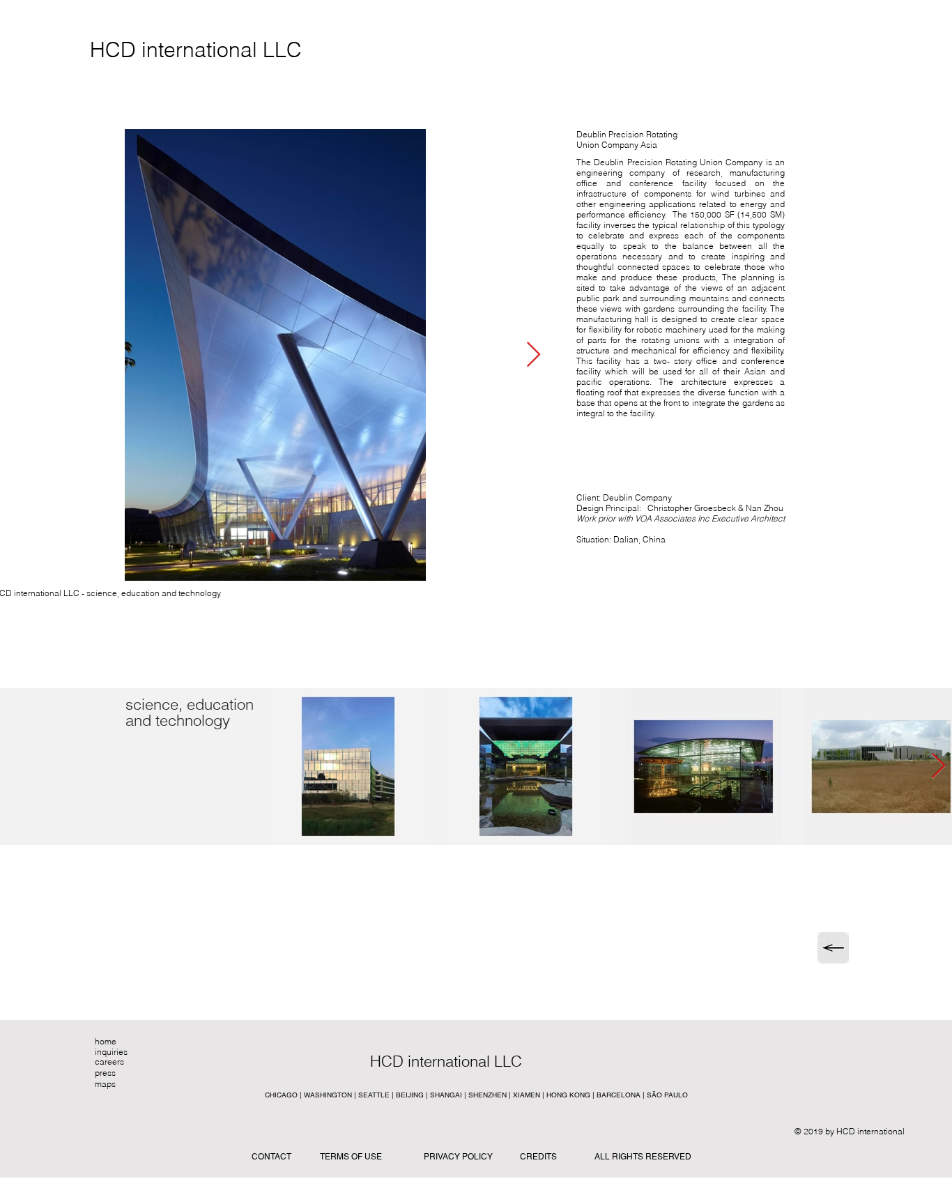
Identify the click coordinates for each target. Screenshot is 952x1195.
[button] (474, 1061)
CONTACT (271, 1157)
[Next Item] (533, 355)
